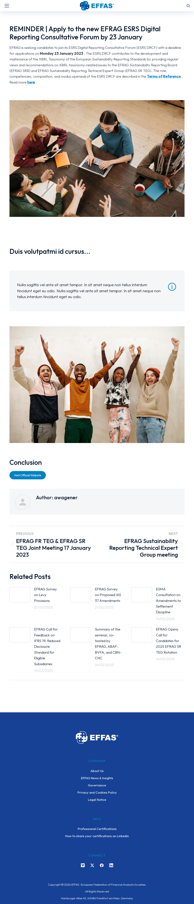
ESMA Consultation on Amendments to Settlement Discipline (168, 600)
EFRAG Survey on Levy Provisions (45, 595)
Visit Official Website (27, 475)
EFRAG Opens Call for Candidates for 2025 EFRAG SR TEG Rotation (168, 641)
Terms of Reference (164, 76)
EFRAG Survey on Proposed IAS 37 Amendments (108, 595)
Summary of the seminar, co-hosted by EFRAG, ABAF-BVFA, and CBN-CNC (108, 643)
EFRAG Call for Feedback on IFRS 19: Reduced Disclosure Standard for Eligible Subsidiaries (47, 646)
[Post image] (19, 594)
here (31, 82)
